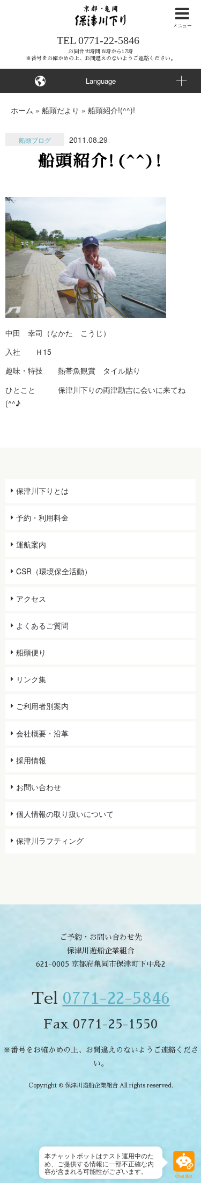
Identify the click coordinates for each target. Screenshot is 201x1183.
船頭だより (60, 110)
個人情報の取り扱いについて (65, 813)
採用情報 (31, 760)
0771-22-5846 (108, 40)
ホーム (22, 110)
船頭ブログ (35, 139)
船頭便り (31, 652)
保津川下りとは (42, 490)
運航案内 (31, 544)
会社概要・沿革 (42, 733)
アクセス (31, 598)
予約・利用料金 (42, 517)
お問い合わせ (38, 787)
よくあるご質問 (42, 625)
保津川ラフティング (50, 840)
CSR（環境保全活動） (54, 571)
